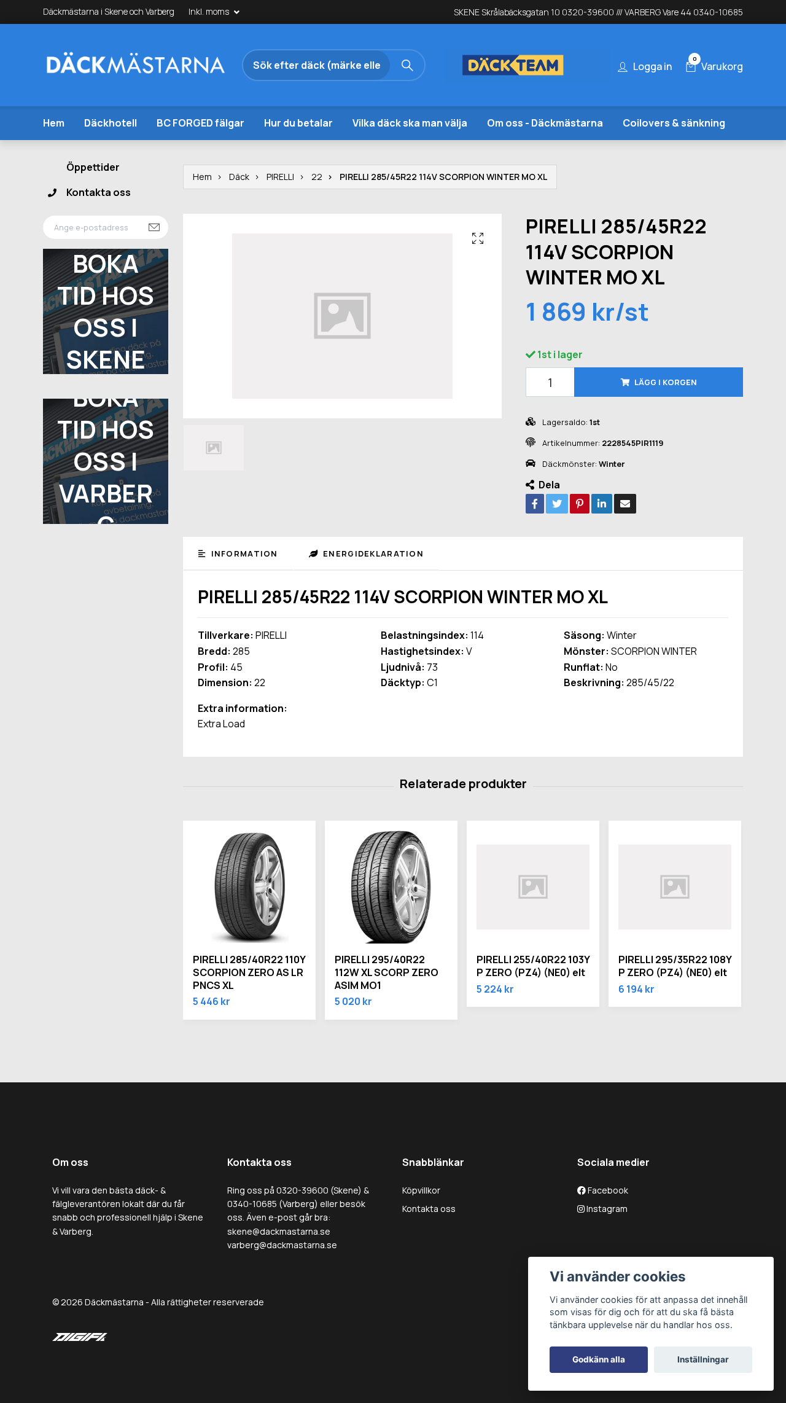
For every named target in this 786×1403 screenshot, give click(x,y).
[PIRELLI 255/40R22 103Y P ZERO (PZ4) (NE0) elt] (533, 913)
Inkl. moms (210, 11)
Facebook (607, 1216)
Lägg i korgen (665, 408)
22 (316, 202)
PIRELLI (280, 202)
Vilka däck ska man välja (409, 148)
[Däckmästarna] (150, 67)
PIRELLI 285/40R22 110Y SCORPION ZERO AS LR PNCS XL (249, 998)
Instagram (606, 1235)
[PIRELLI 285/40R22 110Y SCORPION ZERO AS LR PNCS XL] (249, 913)
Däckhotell (110, 148)
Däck (239, 202)
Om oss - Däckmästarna (545, 148)
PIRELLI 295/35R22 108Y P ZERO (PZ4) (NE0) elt (674, 992)
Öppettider (93, 193)
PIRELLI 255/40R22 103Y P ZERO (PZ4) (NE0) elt (533, 992)
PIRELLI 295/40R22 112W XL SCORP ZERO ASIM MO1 (386, 998)
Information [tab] (243, 579)
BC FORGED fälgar (200, 148)
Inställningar (703, 1359)
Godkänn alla (598, 1359)
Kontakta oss (98, 218)
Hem (53, 148)
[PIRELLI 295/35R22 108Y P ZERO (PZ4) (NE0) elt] (674, 913)
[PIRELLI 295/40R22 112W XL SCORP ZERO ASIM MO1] (391, 913)
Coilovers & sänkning (674, 148)
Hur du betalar (298, 148)
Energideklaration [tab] (372, 579)
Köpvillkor (421, 1216)
